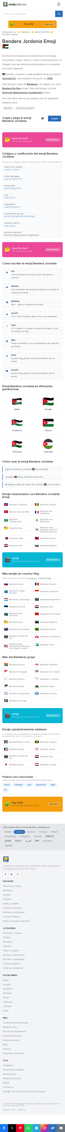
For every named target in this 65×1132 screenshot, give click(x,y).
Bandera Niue (13, 528)
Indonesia (47, 841)
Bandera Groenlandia (48, 637)
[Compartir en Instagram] (45, 1128)
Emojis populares (11, 1040)
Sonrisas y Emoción (12, 908)
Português (25, 836)
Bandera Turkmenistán (13, 520)
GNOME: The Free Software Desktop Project (24, 1091)
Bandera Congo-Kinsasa (14, 592)
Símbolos (7, 899)
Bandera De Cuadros (47, 672)
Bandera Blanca (14, 679)
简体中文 (50, 836)
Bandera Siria (13, 546)
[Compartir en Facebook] (4, 1128)
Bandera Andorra (45, 584)
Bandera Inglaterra (46, 665)
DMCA (6, 1083)
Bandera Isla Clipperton (43, 512)
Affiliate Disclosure (12, 1078)
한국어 (18, 841)
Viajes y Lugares (11, 903)
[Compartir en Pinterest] (20, 1128)
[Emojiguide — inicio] (6, 859)
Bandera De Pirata (15, 701)
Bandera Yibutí (44, 645)
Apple (6, 980)
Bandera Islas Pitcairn (17, 629)
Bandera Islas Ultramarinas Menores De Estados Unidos (17, 646)
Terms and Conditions (13, 1069)
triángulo (19, 785)
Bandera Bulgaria (46, 546)
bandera (8, 108)
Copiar (54, 118)
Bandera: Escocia (46, 693)
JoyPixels (7, 1006)
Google (6, 984)
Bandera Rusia (13, 584)
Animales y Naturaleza (13, 912)
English (8, 832)
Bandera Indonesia (46, 591)
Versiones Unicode (12, 1036)
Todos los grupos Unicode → (16, 921)
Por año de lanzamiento (14, 1031)
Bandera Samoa (45, 538)
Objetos (7, 895)
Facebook (8, 989)
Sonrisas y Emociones (13, 955)
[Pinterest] (17, 874)
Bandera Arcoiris (14, 665)
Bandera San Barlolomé (44, 520)
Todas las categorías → (13, 968)
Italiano (54, 832)
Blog (5, 1044)
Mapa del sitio (9, 1110)
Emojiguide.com (9, 32)
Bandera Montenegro (48, 614)
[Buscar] (59, 14)
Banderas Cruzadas (47, 679)
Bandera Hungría (45, 765)
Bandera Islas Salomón (13, 614)
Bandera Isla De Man (16, 512)
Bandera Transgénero (17, 693)
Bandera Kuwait (14, 749)
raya (29, 785)
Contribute (8, 1065)
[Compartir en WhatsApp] (28, 1128)
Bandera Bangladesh (47, 599)
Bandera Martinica (46, 622)
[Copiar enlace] (53, 1128)
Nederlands (10, 836)
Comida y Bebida (11, 916)
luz (5, 790)
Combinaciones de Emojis (15, 1022)
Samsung (7, 1002)
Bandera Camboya (15, 505)
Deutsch (31, 832)
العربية (28, 841)
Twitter (6, 997)
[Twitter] (11, 874)
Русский (38, 836)
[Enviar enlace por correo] (61, 1128)
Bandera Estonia (14, 607)
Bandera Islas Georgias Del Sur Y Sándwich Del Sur (46, 529)
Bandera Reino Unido (17, 742)
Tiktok (6, 1010)
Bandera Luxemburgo (17, 599)
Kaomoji (7, 1049)
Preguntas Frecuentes (13, 1053)
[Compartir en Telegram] (36, 1128)
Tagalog (8, 845)
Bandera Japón (14, 765)
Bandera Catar (13, 538)
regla (52, 785)
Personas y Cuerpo (12, 886)
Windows (7, 993)
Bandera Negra (14, 686)
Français (43, 832)
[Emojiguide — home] (14, 4)
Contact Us (8, 1087)
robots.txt (21, 1110)
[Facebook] (5, 874)
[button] (32, 168)
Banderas (26, 32)
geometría (41, 785)
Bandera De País (42, 32)
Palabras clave (10, 1027)
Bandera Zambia (45, 629)
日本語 (8, 841)
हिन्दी (37, 841)
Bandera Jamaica (46, 742)
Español (19, 832)
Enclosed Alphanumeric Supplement (21, 235)
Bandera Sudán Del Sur (16, 637)
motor (7, 785)
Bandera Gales (44, 686)
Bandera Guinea (45, 505)
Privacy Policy (9, 1074)
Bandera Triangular (15, 672)
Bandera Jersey (45, 749)
